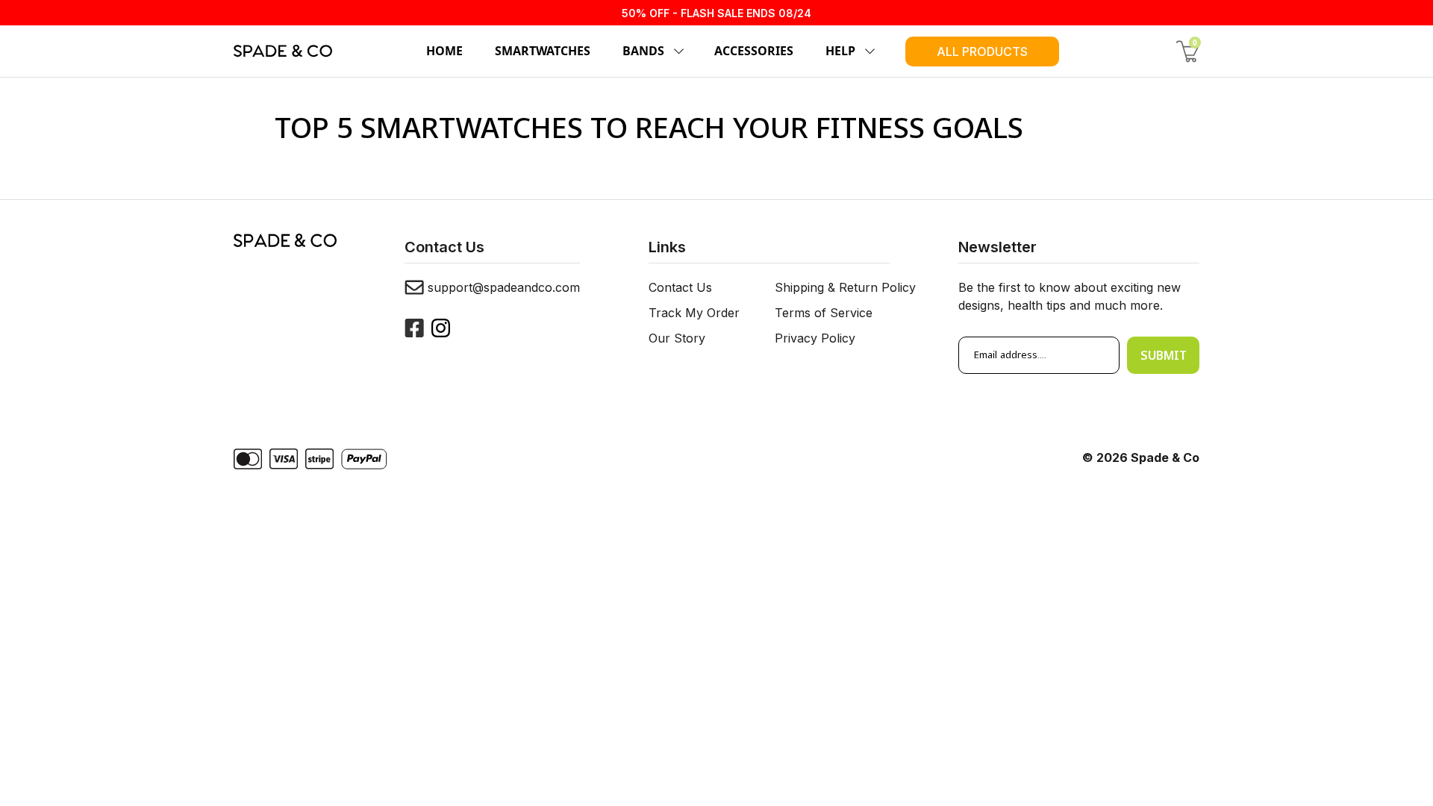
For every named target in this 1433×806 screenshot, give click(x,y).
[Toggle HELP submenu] (867, 51)
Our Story (677, 338)
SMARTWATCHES (542, 51)
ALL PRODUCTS (982, 51)
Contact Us (680, 287)
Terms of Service (823, 312)
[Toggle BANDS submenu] (676, 51)
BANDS (643, 51)
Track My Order (694, 312)
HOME (444, 51)
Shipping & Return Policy (845, 287)
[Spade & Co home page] (283, 51)
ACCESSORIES (753, 51)
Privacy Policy (815, 338)
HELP (840, 51)
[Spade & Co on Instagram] (440, 328)
